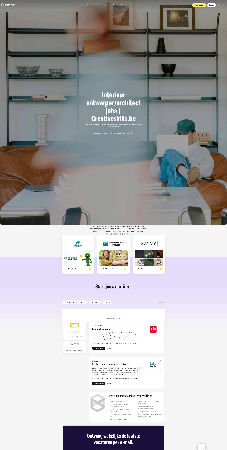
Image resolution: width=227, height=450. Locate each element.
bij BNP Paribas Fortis (108, 269)
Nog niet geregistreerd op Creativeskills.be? (131, 396)
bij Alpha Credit (71, 269)
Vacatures (90, 5)
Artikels (98, 5)
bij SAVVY (139, 269)
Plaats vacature (199, 5)
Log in (212, 5)
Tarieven (115, 5)
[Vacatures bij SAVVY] (149, 243)
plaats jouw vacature (121, 133)
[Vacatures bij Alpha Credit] (78, 243)
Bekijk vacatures (100, 133)
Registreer (107, 5)
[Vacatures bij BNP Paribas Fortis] (113, 243)
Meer (122, 5)
